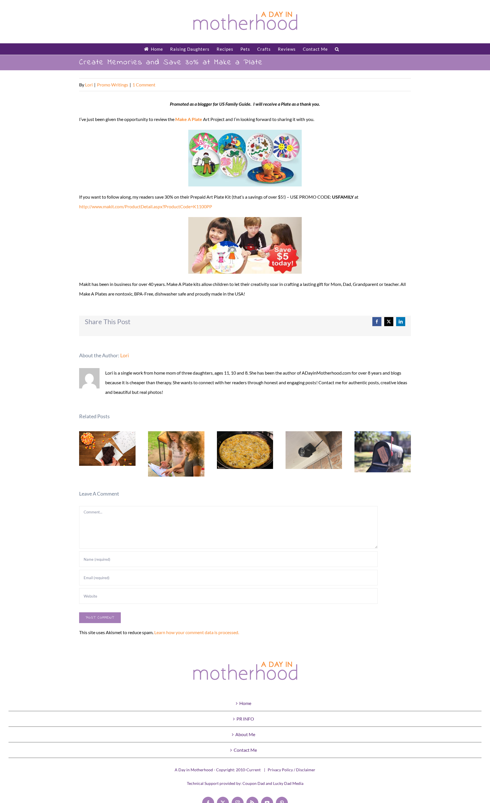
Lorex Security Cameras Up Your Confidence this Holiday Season (314, 450)
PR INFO (245, 718)
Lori (89, 84)
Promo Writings (112, 84)
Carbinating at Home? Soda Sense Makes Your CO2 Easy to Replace (382, 451)
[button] (337, 49)
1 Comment (143, 84)
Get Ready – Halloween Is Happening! (107, 448)
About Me (245, 734)
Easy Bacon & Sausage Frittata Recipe (245, 450)
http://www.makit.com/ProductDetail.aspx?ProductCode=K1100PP (145, 206)
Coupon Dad (253, 783)
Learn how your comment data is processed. (196, 632)
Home (245, 703)
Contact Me (245, 750)
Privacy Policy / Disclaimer (291, 769)
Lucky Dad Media (288, 783)
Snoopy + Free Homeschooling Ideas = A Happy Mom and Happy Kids (176, 454)
